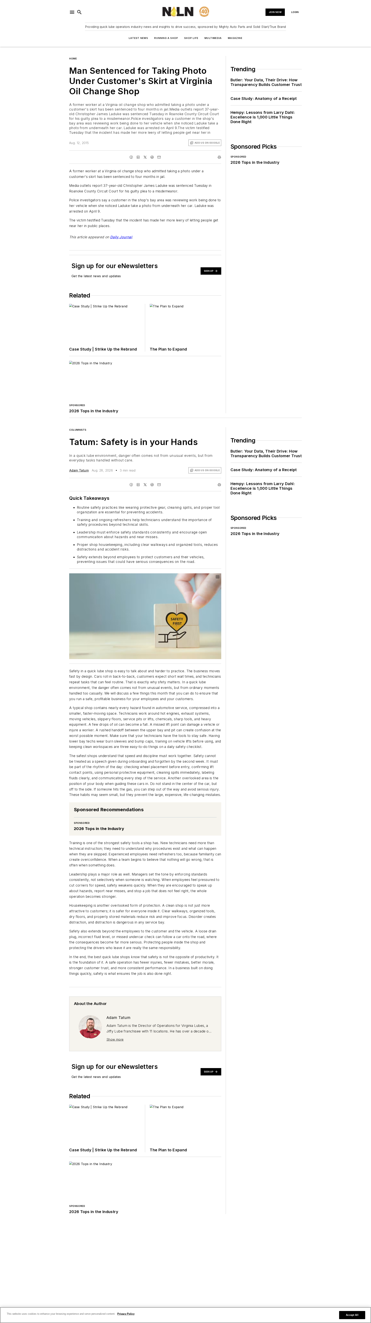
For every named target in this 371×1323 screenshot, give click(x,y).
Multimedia (213, 38)
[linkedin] (138, 157)
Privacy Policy (125, 1313)
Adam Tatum (79, 470)
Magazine (235, 38)
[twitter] (145, 157)
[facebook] (131, 157)
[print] (219, 157)
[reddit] (152, 157)
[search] (79, 12)
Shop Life (191, 38)
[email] (159, 157)
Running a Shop (166, 38)
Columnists (77, 429)
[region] (185, 1315)
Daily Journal (121, 237)
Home (73, 58)
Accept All (352, 1315)
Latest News (138, 38)
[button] (72, 12)
